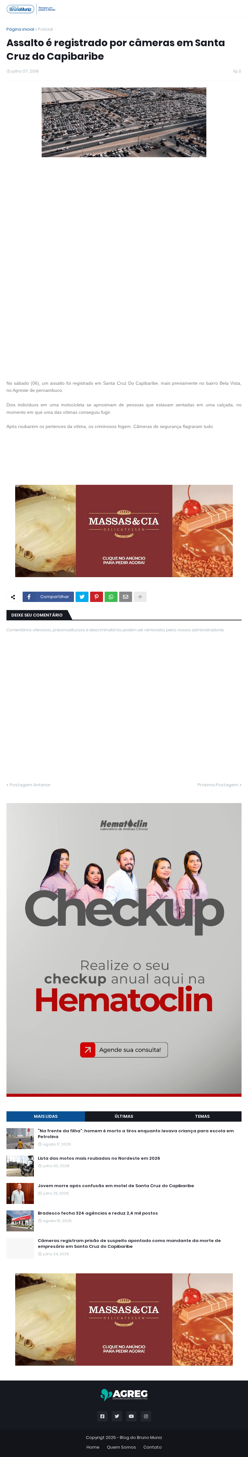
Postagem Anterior (30, 785)
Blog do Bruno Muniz (141, 1437)
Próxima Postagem (218, 785)
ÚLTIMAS (124, 1116)
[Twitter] (82, 597)
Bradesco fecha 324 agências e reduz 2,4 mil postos (98, 1213)
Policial (45, 29)
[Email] (125, 597)
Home (93, 1447)
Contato (152, 1447)
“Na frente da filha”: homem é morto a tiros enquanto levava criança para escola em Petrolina (136, 1134)
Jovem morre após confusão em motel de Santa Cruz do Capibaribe (116, 1186)
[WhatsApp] (111, 597)
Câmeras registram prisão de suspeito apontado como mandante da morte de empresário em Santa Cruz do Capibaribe (129, 1243)
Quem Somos (121, 1447)
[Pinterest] (96, 597)
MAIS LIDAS (45, 1116)
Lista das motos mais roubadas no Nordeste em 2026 (99, 1158)
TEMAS (202, 1116)
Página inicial (20, 29)
